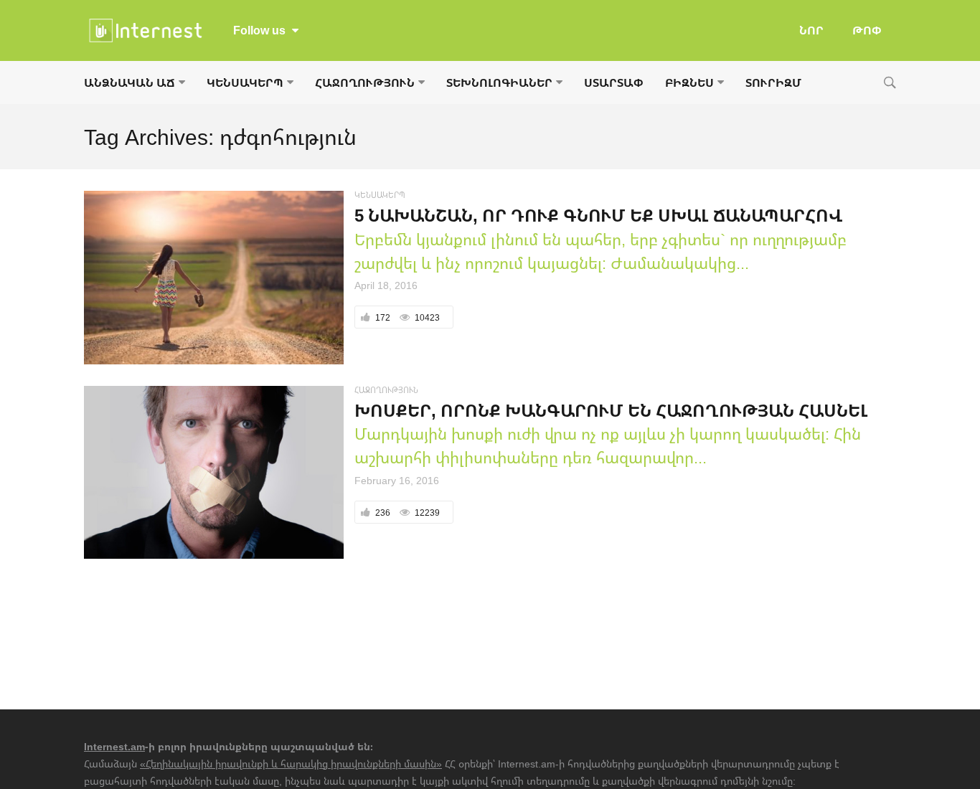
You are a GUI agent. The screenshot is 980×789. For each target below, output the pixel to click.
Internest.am (114, 746)
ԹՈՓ (867, 30)
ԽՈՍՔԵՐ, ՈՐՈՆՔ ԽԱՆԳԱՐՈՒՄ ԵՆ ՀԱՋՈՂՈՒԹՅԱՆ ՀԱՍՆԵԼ (611, 410)
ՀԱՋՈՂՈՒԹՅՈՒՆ (365, 82)
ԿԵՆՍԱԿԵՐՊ (245, 82)
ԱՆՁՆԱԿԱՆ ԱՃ (129, 82)
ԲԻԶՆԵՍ (689, 82)
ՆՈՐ (811, 30)
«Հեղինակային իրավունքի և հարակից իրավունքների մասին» (291, 763)
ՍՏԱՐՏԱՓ (614, 82)
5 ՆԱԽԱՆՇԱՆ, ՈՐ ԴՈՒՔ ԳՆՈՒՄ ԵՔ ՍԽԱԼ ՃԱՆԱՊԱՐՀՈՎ (598, 215)
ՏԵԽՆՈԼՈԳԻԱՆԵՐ (499, 82)
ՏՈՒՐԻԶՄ (773, 82)
